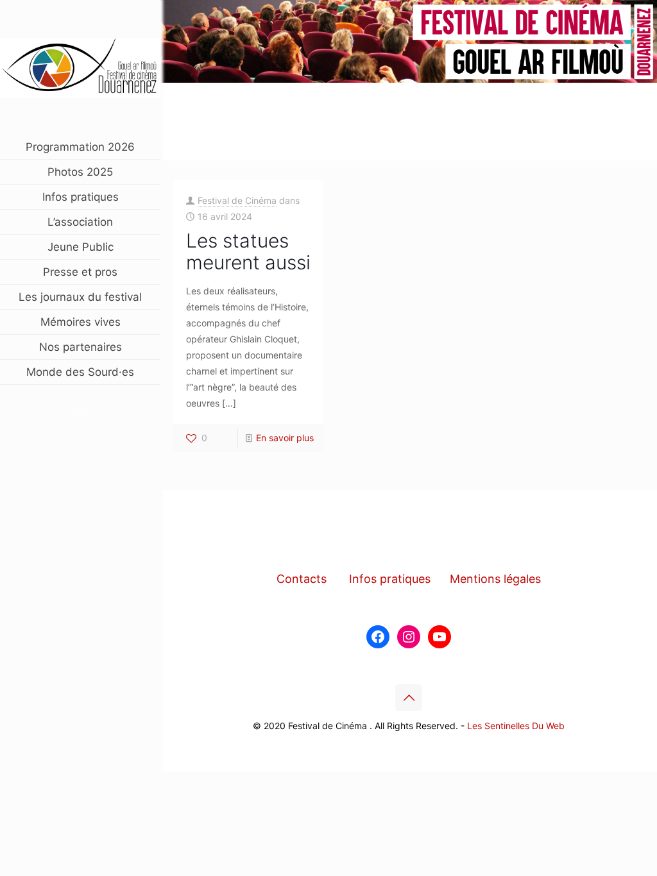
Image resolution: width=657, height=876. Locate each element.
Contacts (302, 578)
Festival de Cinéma (237, 200)
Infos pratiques (390, 578)
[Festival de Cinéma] (80, 67)
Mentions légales (495, 578)
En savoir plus (285, 437)
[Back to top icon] (408, 697)
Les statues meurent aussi (248, 251)
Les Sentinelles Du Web (516, 725)
